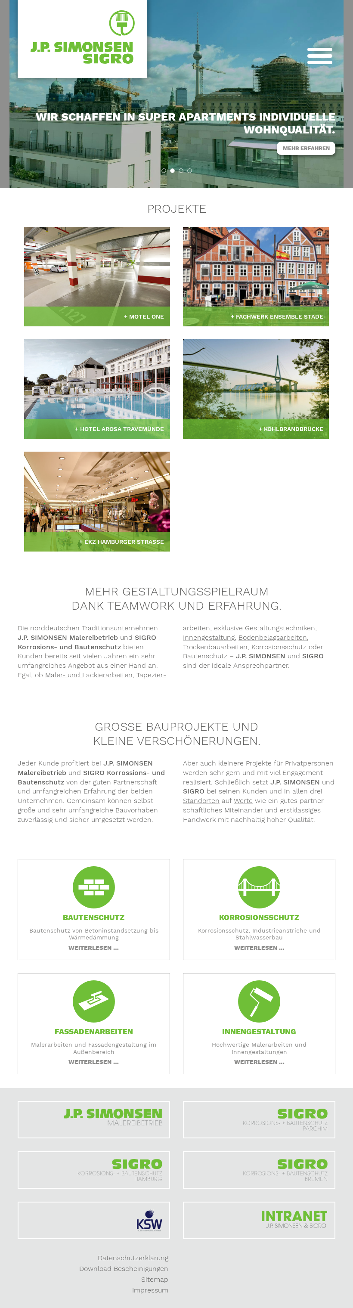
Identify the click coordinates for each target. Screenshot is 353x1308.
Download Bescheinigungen (123, 1269)
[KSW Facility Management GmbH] (93, 1220)
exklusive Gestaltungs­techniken (264, 628)
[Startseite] (82, 39)
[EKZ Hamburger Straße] (97, 501)
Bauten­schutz (205, 656)
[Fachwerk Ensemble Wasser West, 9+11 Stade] (256, 276)
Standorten (201, 801)
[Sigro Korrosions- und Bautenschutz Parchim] (259, 1120)
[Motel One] (97, 276)
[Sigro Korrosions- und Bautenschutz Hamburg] (93, 1170)
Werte (243, 801)
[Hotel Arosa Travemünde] (97, 389)
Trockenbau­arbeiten (215, 647)
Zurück (28, 170)
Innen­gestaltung (209, 637)
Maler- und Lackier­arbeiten (89, 675)
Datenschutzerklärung (133, 1258)
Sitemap (154, 1279)
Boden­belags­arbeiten (272, 637)
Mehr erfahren (306, 148)
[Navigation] (319, 57)
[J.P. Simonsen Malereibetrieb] (93, 1120)
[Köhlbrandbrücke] (256, 389)
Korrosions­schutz (279, 647)
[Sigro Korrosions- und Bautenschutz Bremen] (259, 1170)
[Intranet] (259, 1220)
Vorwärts (325, 170)
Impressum (150, 1290)
